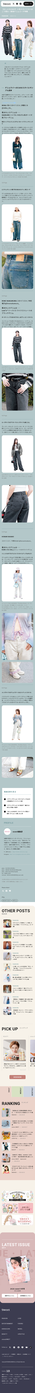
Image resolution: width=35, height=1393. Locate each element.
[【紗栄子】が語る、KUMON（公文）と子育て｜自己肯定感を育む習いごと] (15, 1053)
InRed (11, 1374)
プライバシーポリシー (8, 1356)
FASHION (5, 16)
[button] (3, 1270)
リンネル (11, 1376)
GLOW (10, 1378)
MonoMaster (26, 1378)
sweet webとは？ (6, 1354)
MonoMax (16, 1378)
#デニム (15, 900)
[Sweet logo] (7, 4)
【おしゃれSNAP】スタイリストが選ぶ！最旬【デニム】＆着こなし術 (18, 812)
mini (30, 1374)
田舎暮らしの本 (5, 1381)
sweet (26, 1374)
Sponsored (23, 1069)
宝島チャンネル (5, 1374)
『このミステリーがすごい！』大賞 (9, 1383)
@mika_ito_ (7, 108)
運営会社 (19, 1354)
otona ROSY (17, 1376)
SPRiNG (23, 1376)
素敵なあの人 (4, 1376)
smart (20, 1378)
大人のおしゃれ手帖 (18, 1374)
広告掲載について (27, 1354)
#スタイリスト (6, 900)
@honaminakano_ (25, 541)
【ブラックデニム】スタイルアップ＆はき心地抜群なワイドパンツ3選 (18, 800)
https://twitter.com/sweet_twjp (20, 851)
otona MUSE (4, 1378)
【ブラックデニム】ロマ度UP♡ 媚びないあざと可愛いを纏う (18, 806)
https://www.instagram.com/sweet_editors (20, 854)
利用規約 (13, 1354)
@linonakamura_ (12, 303)
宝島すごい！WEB (14, 1381)
